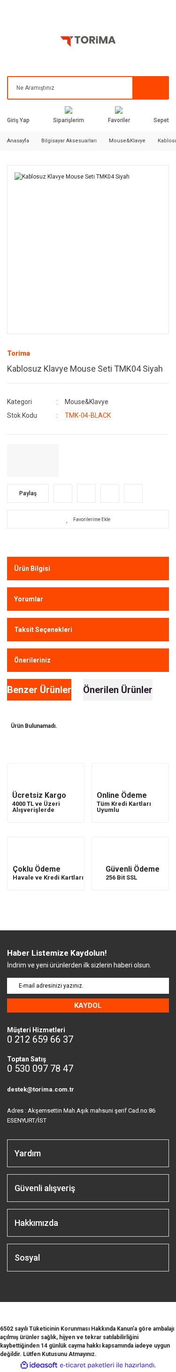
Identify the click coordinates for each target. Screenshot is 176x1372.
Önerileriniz (32, 660)
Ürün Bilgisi (32, 568)
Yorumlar (28, 599)
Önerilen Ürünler (118, 689)
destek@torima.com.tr (40, 1089)
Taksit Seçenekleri (43, 629)
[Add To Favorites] (88, 519)
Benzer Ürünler (39, 689)
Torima (18, 353)
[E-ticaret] (87, 1365)
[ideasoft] (39, 1365)
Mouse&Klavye (86, 401)
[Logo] (88, 43)
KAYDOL (88, 1005)
